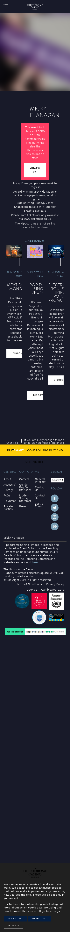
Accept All (15, 918)
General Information (41, 480)
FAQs (7, 495)
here (35, 562)
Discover (19, 353)
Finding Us (40, 489)
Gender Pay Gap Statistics (25, 487)
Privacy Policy (55, 584)
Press (23, 506)
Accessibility (10, 484)
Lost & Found (39, 505)
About (7, 479)
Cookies (32, 589)
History (8, 490)
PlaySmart (10, 500)
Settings (14, 925)
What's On (35, 170)
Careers (24, 479)
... (39, 382)
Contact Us (40, 497)
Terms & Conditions (29, 584)
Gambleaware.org (52, 589)
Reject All (39, 918)
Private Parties (8, 508)
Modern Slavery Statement (25, 498)
